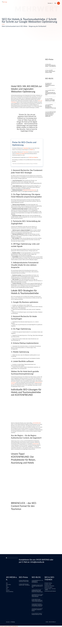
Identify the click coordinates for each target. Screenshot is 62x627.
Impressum (7, 590)
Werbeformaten (36, 443)
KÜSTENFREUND (36, 423)
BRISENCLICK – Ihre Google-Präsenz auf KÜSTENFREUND (37, 581)
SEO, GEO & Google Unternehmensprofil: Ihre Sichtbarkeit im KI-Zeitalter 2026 (50, 92)
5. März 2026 (34, 580)
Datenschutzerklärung (9, 591)
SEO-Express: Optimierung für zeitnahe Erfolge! (50, 71)
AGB (7, 588)
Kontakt (7, 587)
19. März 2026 (34, 599)
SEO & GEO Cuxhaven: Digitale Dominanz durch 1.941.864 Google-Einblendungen (37, 595)
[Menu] (58, 3)
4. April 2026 (47, 90)
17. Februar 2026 (48, 64)
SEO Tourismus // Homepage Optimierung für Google (50, 99)
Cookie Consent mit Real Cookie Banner (9, 626)
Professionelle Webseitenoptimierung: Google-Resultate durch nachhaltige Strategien (37, 590)
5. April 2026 (34, 594)
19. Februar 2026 (48, 70)
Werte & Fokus (8, 584)
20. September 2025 (48, 83)
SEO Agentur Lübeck (48, 584)
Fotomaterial (13, 382)
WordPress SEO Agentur (48, 587)
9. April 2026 (34, 585)
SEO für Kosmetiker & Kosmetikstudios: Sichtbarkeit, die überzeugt (37, 609)
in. (52, 3)
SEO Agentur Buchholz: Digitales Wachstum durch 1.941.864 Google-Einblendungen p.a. (37, 600)
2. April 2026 (47, 104)
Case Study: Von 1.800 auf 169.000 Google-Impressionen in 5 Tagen (37, 586)
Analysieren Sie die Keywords (29, 190)
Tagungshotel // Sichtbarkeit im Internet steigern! (50, 85)
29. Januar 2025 (47, 98)
